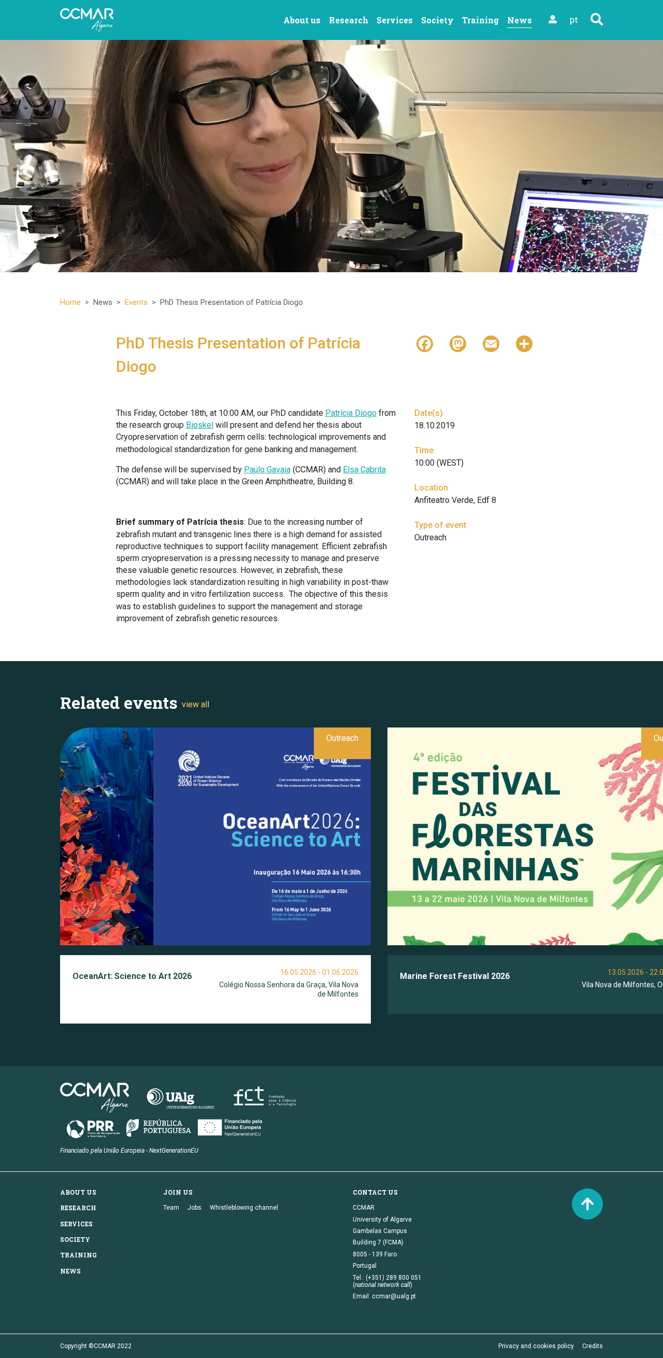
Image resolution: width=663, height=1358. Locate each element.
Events (136, 302)
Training (480, 20)
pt (573, 19)
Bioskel (199, 425)
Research (348, 20)
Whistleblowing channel (244, 1207)
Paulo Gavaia (267, 469)
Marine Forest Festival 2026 (455, 976)
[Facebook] (424, 342)
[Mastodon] (458, 342)
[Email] (491, 342)
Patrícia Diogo (351, 413)
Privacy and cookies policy (536, 1346)
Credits (592, 1346)
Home (70, 302)
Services (395, 20)
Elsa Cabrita (364, 469)
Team (171, 1207)
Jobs (194, 1207)
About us (302, 20)
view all (195, 704)
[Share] (524, 342)
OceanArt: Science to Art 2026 (132, 976)
